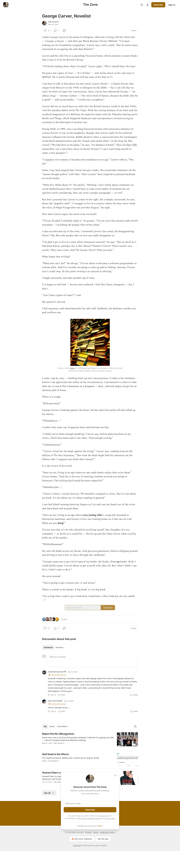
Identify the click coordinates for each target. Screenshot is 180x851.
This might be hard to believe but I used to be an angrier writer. (70, 758)
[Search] (141, 4)
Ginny (72, 368)
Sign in (171, 4)
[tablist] (53, 647)
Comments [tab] (48, 647)
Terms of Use (103, 816)
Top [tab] (45, 726)
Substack (77, 845)
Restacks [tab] (59, 647)
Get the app (103, 839)
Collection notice (107, 832)
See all (47, 793)
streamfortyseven (56, 671)
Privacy (88, 832)
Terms (95, 832)
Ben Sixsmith (53, 22)
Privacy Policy (110, 818)
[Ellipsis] (137, 672)
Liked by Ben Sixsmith (58, 675)
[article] (90, 740)
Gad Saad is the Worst (55, 754)
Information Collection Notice (89, 818)
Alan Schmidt (54, 700)
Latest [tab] (52, 726)
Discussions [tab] (62, 726)
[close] (115, 775)
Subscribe (158, 4)
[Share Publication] (147, 4)
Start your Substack (83, 839)
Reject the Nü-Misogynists (58, 733)
